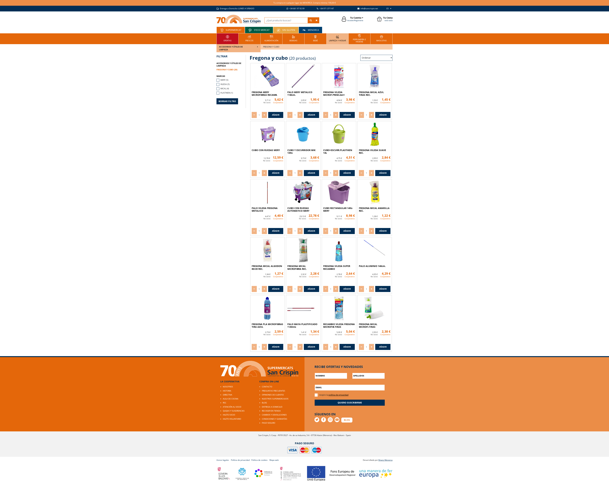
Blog (264, 403)
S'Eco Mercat (261, 29)
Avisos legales (222, 460)
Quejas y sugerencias (234, 411)
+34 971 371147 (326, 8)
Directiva (227, 395)
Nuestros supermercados (275, 399)
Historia (227, 391)
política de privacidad (338, 394)
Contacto (267, 387)
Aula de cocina (230, 399)
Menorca (313, 29)
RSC (224, 403)
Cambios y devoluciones (274, 415)
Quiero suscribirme (350, 402)
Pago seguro (268, 423)
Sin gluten (288, 29)
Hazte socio (229, 415)
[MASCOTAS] (381, 38)
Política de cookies (259, 460)
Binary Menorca (385, 460)
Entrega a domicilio (272, 407)
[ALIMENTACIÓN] (271, 38)
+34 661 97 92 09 (296, 8)
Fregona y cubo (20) (226, 69)
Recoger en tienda (271, 411)
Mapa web (274, 460)
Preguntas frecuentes (273, 391)
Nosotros (228, 387)
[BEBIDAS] (293, 38)
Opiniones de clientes (273, 395)
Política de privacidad (240, 460)
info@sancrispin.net (369, 8)
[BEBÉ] (315, 38)
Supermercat (233, 29)
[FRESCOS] (249, 38)
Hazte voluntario (232, 419)
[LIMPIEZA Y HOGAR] (337, 38)
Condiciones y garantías (274, 419)
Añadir (275, 115)
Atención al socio (232, 407)
